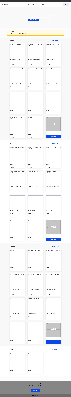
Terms (38, 395)
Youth (28, 4)
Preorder (42, 4)
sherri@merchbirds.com (40, 385)
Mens (33, 4)
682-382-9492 (31, 385)
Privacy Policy (34, 395)
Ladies (37, 4)
